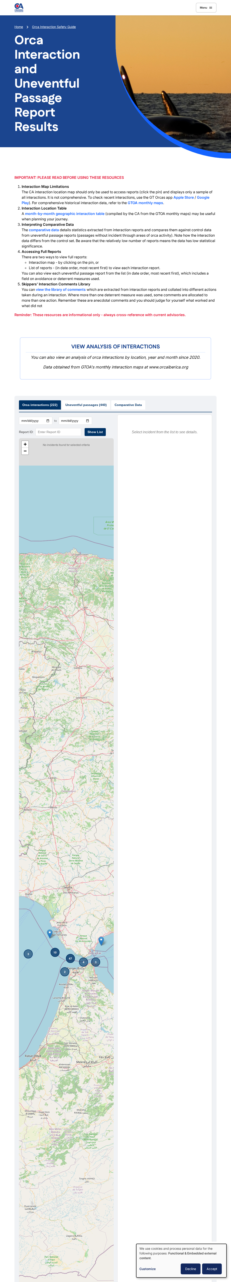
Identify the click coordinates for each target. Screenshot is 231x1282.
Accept (212, 1269)
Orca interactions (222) (40, 405)
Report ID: (26, 432)
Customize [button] (147, 1269)
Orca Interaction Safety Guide (54, 27)
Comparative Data (128, 405)
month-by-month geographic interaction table (64, 213)
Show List (95, 432)
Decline (190, 1269)
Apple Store (183, 197)
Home (18, 27)
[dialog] (181, 1260)
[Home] (18, 7)
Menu (203, 7)
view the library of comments (61, 289)
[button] (28, 953)
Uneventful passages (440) (86, 405)
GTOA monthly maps (145, 202)
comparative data (44, 230)
